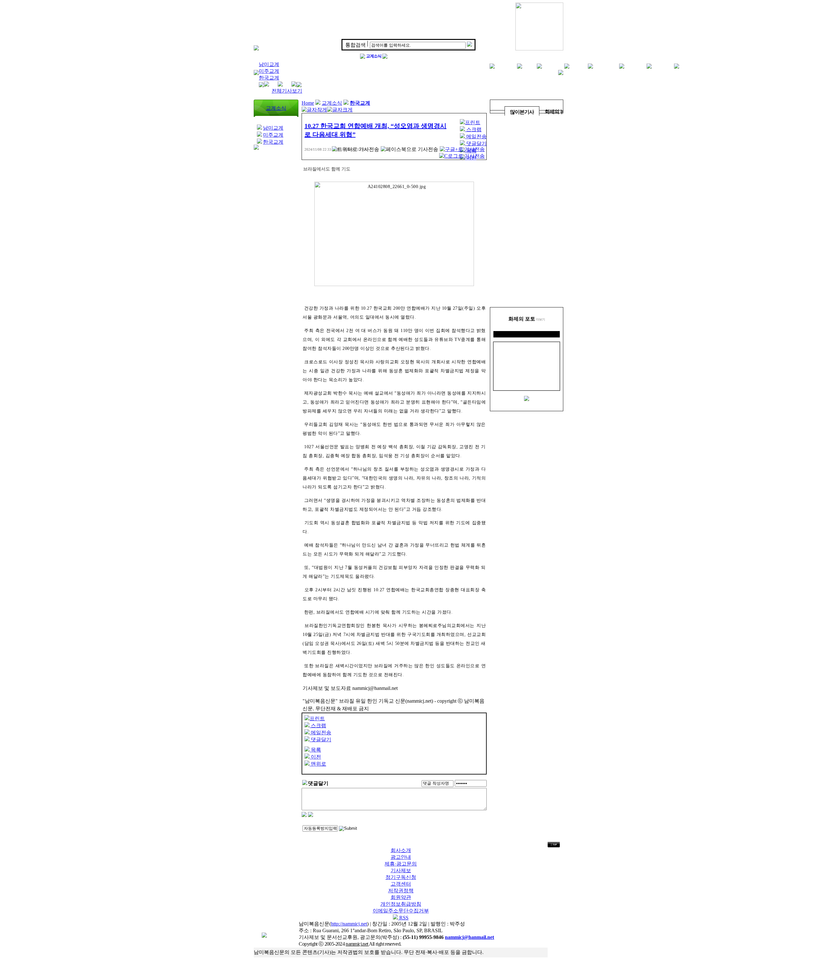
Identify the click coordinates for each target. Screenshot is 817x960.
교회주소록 (606, 66)
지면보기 (635, 66)
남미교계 (269, 64)
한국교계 (269, 77)
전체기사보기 (287, 91)
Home (308, 103)
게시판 (578, 66)
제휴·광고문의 (401, 863)
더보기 (540, 319)
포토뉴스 (663, 66)
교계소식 (373, 56)
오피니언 (553, 66)
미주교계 (269, 71)
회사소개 (401, 850)
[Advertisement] (526, 211)
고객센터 (401, 884)
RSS (403, 917)
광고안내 (401, 857)
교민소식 (505, 66)
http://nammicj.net (349, 923)
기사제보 (401, 870)
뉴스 (529, 66)
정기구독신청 (401, 877)
